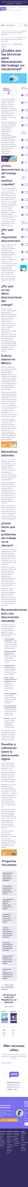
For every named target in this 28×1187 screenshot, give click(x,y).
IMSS (1, 1138)
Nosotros (23, 1135)
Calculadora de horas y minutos (13, 1083)
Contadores (16, 1141)
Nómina (1, 1136)
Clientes (23, 1137)
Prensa (22, 1140)
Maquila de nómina (2, 1134)
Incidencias (2, 1142)
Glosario (16, 1136)
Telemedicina (10, 1144)
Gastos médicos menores (10, 1134)
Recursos (7, 31)
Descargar (18, 3)
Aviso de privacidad (23, 1148)
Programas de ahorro (10, 1147)
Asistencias (2, 1144)
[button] (2, 1078)
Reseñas (23, 1138)
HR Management (11, 25)
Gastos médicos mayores (10, 1137)
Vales (8, 1152)
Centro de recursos (16, 1139)
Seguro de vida (10, 1139)
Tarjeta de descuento (9, 1150)
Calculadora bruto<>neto (16, 1134)
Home (2, 31)
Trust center (23, 1150)
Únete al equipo (24, 1142)
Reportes (2, 1146)
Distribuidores (17, 1143)
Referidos (16, 1145)
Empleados (2, 1140)
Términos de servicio (23, 1145)
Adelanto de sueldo (9, 1142)
